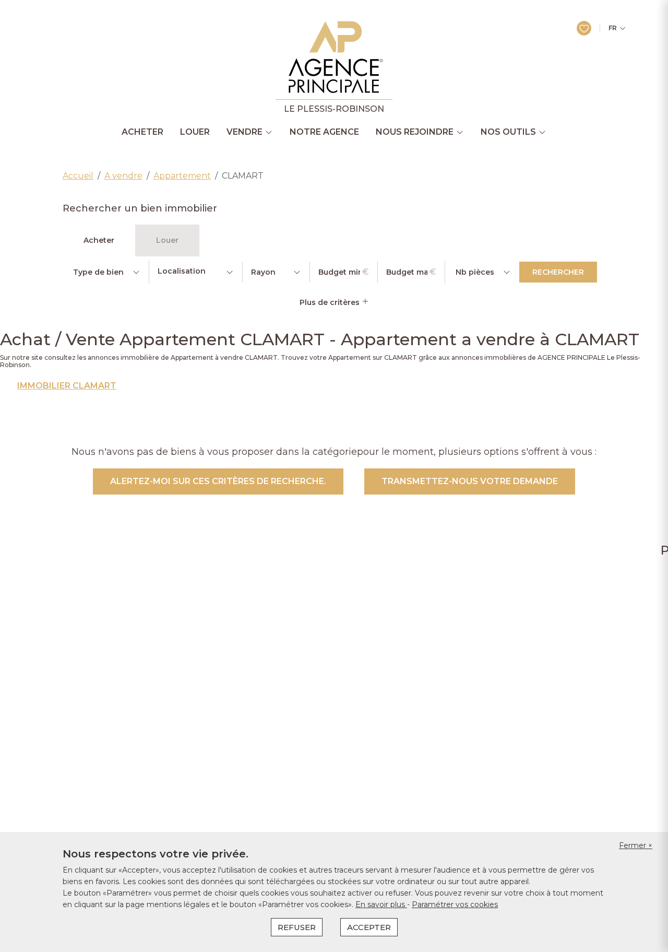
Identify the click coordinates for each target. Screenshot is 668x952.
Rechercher (558, 272)
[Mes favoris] (584, 28)
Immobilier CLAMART (66, 386)
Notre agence (324, 132)
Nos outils (508, 132)
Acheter (142, 132)
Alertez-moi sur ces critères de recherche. (218, 481)
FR (613, 28)
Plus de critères (331, 302)
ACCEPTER (369, 927)
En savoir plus (381, 904)
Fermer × (635, 845)
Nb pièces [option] (475, 272)
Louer (195, 132)
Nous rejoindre (415, 132)
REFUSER (297, 927)
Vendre (244, 132)
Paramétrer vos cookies (455, 904)
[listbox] (105, 272)
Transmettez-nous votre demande (469, 481)
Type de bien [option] (98, 272)
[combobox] (196, 272)
